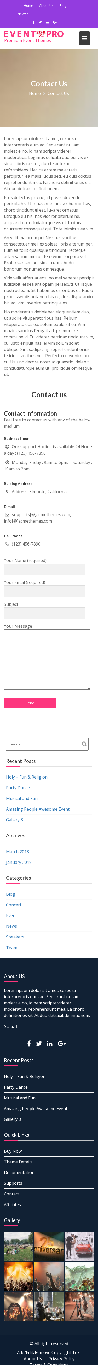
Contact (11, 1194)
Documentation (19, 1172)
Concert (13, 905)
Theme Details (18, 1162)
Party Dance (18, 788)
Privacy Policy (61, 1359)
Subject (11, 604)
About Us (46, 5)
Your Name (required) (25, 560)
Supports (13, 1183)
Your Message (18, 626)
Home (28, 5)
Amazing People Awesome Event (54, 13)
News (11, 926)
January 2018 (19, 862)
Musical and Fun (22, 798)
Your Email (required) (24, 582)
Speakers (15, 937)
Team (11, 947)
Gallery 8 (14, 820)
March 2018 (17, 851)
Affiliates (12, 1204)
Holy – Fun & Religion (27, 777)
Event (11, 915)
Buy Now (13, 1151)
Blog (63, 5)
